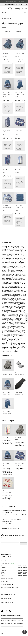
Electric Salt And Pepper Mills (10, 526)
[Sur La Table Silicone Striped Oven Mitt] (20, 84)
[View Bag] (26, 8)
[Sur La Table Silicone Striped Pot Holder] (20, 198)
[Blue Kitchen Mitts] (8, 455)
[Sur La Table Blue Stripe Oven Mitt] (8, 160)
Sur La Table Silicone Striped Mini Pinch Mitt (7, 93)
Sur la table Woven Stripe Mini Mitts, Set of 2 (6, 207)
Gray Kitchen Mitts (19, 438)
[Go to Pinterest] (10, 611)
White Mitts (6, 438)
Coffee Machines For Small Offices (11, 519)
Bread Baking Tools (7, 521)
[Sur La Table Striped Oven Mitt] (8, 122)
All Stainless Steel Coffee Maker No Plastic (14, 510)
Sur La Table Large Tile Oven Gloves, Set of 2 (7, 53)
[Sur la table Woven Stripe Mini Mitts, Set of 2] (8, 198)
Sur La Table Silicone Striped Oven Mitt (19, 93)
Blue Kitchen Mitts (6, 464)
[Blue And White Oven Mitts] (20, 455)
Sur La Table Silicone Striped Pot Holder (19, 207)
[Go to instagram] (6, 611)
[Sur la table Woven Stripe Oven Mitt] (20, 160)
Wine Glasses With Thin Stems (10, 514)
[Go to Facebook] (2, 611)
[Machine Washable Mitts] (8, 483)
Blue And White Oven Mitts (19, 464)
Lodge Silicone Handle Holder (19, 393)
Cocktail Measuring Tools (9, 517)
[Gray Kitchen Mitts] (20, 430)
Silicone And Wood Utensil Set (10, 528)
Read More (4, 27)
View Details (15, 587)
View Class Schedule (7, 584)
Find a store (4, 581)
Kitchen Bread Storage (8, 523)
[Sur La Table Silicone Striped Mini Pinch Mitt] (8, 84)
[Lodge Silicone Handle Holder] (20, 384)
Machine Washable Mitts (7, 492)
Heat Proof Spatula (7, 512)
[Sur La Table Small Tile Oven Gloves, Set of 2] (20, 44)
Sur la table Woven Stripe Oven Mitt (19, 169)
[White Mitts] (8, 430)
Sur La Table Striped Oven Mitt (6, 131)
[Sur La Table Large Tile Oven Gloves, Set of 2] (8, 44)
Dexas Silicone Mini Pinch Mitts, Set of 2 (20, 374)
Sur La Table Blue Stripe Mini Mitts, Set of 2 (19, 131)
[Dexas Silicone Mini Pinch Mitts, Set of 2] (20, 365)
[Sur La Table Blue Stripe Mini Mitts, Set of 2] (20, 122)
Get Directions (5, 587)
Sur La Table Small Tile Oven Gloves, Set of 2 (19, 53)
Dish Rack (23, 514)
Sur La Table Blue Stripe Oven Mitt (6, 169)
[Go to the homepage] (14, 7)
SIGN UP (23, 544)
